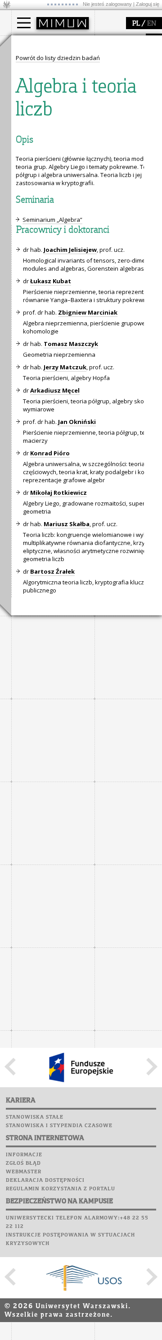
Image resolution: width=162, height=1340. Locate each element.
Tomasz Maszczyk (71, 344)
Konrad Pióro (50, 453)
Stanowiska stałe (34, 1117)
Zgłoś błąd (23, 1163)
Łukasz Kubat (50, 281)
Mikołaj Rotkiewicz (58, 492)
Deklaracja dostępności (45, 1180)
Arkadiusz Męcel (55, 390)
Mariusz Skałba (67, 524)
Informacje (24, 1155)
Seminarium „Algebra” (52, 220)
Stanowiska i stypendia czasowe (59, 1125)
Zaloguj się (147, 4)
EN (151, 23)
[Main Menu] (24, 23)
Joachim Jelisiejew (70, 250)
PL (136, 23)
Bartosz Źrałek (52, 571)
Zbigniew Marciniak (87, 312)
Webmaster (23, 1172)
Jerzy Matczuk (65, 367)
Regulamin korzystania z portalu (60, 1189)
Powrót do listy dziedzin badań (58, 58)
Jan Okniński (77, 422)
